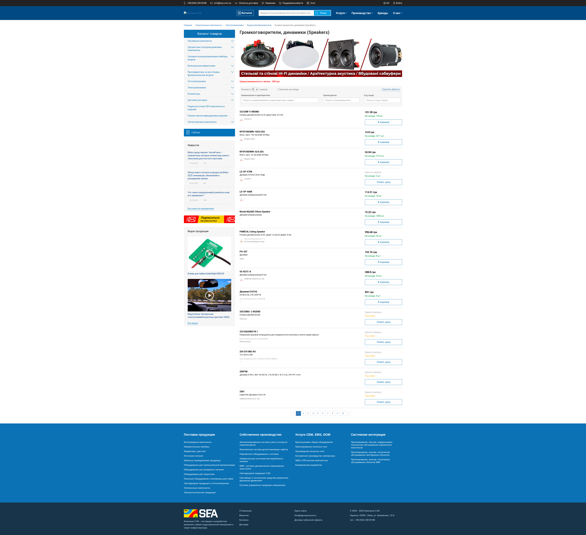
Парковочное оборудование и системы (259, 454)
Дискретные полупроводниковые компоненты (205, 48)
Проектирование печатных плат (311, 446)
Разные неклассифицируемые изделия (207, 115)
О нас (396, 13)
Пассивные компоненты (200, 41)
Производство (361, 13)
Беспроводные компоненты (198, 442)
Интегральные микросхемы (201, 66)
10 (343, 413)
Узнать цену (384, 182)
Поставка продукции (199, 434)
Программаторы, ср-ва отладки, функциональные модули (204, 73)
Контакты (243, 520)
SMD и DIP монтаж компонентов (311, 460)
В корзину (383, 122)
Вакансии (270, 3)
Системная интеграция (368, 434)
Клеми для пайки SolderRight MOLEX (206, 273)
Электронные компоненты (197, 488)
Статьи (196, 132)
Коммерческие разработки (308, 465)
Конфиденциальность (305, 515)
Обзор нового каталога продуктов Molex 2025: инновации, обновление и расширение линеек (208, 175)
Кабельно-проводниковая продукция (202, 460)
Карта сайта (301, 511)
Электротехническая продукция (200, 492)
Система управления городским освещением (262, 485)
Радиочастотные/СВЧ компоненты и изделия (206, 108)
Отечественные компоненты (202, 122)
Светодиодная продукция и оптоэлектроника (206, 483)
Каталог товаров (209, 34)
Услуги (340, 13)
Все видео (193, 323)
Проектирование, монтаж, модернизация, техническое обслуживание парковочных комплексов (372, 445)
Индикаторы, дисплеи (195, 451)
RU (388, 3)
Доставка (243, 524)
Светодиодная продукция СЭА (255, 473)
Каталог (247, 12)
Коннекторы (194, 94)
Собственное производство (261, 434)
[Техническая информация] (241, 119)
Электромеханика (197, 87)
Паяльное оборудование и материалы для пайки (208, 478)
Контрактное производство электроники (315, 456)
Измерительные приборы (196, 446)
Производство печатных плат (309, 451)
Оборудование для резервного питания (204, 469)
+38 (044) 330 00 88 (196, 3)
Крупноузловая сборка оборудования (314, 442)
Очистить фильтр (391, 89)
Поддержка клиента (293, 3)
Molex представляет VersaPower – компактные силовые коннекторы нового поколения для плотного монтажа (208, 155)
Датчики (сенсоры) (197, 100)
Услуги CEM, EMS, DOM (312, 434)
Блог (313, 3)
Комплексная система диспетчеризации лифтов (264, 449)
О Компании (245, 511)
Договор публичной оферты (308, 520)
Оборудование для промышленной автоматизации (209, 465)
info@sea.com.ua (222, 3)
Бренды (383, 13)
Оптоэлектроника (197, 81)
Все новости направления (201, 208)
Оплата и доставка (248, 3)
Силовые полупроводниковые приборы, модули (208, 58)
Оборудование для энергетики (199, 474)
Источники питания (193, 456)
